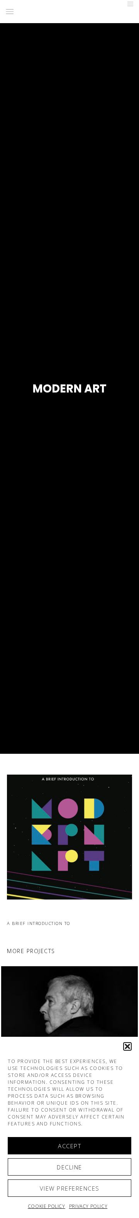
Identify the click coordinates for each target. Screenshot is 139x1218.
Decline (69, 1167)
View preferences (70, 1188)
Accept (69, 1146)
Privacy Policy (88, 1206)
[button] (127, 1046)
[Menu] (128, 4)
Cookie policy (46, 1206)
